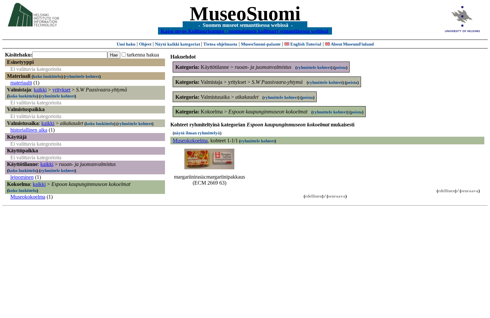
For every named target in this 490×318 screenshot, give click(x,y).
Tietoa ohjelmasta (220, 44)
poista (340, 67)
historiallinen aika (28, 130)
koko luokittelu (47, 76)
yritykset (61, 89)
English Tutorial (305, 44)
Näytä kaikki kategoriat (178, 44)
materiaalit (21, 82)
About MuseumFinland (352, 44)
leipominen (22, 177)
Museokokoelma (27, 197)
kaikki (40, 89)
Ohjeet (145, 44)
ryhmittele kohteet (82, 76)
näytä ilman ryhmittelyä (197, 132)
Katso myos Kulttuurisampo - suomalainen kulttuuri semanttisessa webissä (244, 31)
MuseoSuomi (245, 14)
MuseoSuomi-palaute (261, 44)
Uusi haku (126, 44)
